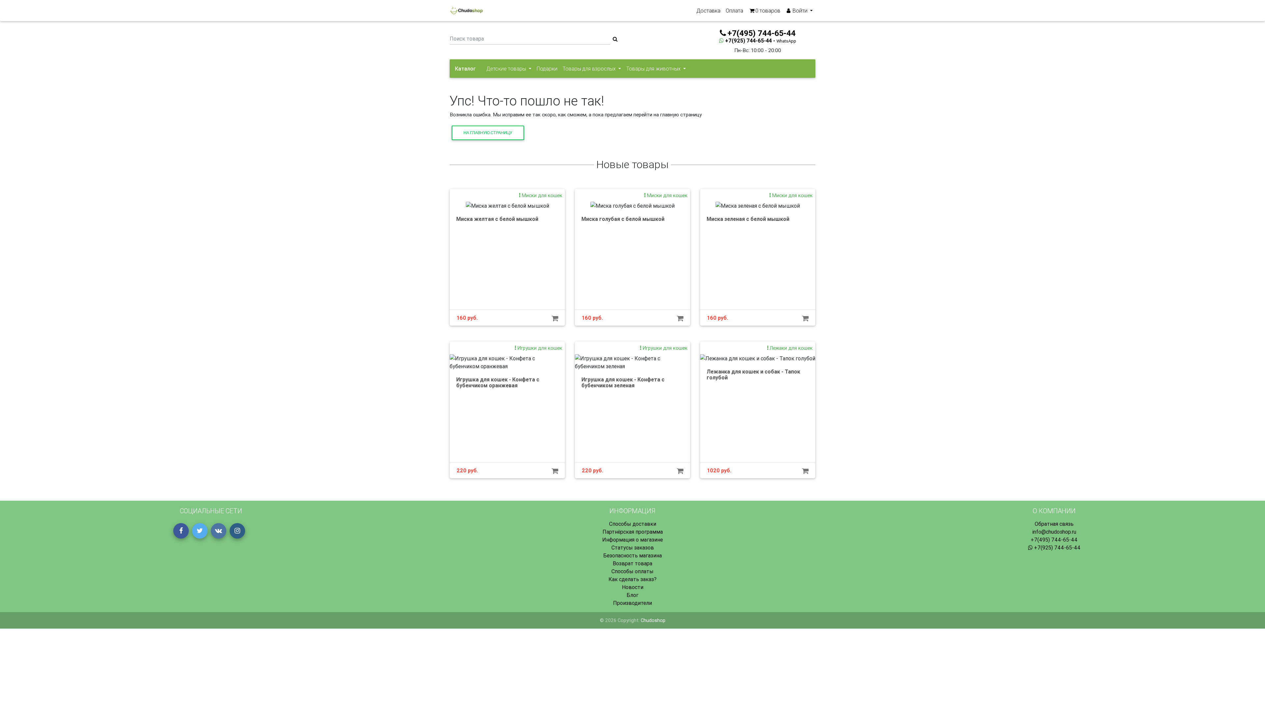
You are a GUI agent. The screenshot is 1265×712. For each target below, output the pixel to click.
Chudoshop (653, 620)
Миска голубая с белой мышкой (622, 219)
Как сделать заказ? (632, 579)
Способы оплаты (632, 571)
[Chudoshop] (466, 10)
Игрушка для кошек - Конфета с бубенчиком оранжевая (497, 382)
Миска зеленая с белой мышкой (748, 219)
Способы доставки (632, 523)
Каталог (465, 68)
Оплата (734, 10)
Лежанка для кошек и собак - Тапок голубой (753, 374)
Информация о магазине (632, 539)
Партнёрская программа (633, 531)
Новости (632, 587)
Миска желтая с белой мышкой (497, 219)
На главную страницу (488, 132)
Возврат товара (632, 563)
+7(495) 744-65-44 (1054, 539)
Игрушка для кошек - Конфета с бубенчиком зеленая (622, 382)
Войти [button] (800, 10)
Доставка (708, 10)
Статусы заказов (632, 547)
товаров (767, 10)
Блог (632, 595)
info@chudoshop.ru (1054, 531)
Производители (632, 603)
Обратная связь (1054, 523)
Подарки (547, 68)
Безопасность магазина (632, 555)
